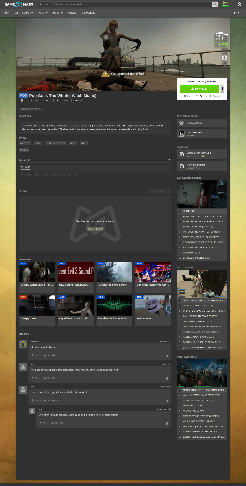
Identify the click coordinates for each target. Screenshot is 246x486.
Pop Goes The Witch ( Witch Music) (202, 232)
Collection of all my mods (198, 400)
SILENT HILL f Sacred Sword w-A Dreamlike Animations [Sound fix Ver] (204, 437)
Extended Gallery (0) (31, 109)
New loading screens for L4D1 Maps (203, 242)
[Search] (215, 4)
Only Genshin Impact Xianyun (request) (204, 300)
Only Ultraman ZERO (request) (200, 316)
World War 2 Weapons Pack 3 (199, 421)
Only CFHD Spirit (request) (198, 306)
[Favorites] (6, 13)
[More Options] (222, 89)
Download (200, 88)
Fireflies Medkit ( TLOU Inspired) (201, 237)
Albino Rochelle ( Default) (198, 227)
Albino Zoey (189, 211)
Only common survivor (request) (202, 326)
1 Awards (64, 100)
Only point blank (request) (198, 321)
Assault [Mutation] (193, 411)
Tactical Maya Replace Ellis (198, 337)
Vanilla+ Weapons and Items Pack (201, 395)
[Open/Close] (169, 160)
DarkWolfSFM (194, 132)
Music (84, 143)
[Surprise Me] (236, 12)
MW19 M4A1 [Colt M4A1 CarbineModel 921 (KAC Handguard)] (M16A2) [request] (204, 426)
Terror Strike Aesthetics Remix (201, 416)
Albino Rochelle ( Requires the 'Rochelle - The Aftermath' (204, 221)
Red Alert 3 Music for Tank (198, 247)
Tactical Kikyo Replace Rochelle (201, 342)
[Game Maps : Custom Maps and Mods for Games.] (18, 4)
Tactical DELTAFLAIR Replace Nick (201, 332)
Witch (38, 143)
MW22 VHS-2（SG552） (194, 405)
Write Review (95, 229)
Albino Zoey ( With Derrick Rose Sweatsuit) (204, 216)
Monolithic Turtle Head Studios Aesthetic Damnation (204, 390)
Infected (25, 143)
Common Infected (55, 143)
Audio (73, 143)
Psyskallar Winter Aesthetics (200, 431)
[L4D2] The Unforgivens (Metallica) (202, 347)
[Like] (22, 100)
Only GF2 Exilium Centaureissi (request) (204, 311)
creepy (24, 150)
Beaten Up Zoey (191, 253)
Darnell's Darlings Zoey (197, 258)
